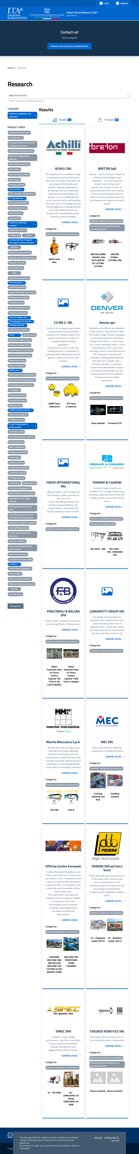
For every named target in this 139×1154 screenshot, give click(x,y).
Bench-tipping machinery (19, 164)
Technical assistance (17, 541)
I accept (115, 1141)
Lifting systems (29, 334)
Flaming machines (16, 302)
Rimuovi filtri (15, 606)
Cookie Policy (111, 1138)
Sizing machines (29, 483)
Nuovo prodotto (98, 1091)
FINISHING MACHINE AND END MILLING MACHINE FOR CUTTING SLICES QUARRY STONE (54, 964)
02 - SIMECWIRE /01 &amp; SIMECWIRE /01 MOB (71, 1098)
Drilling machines (16, 267)
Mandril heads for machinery (20, 350)
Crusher (28, 235)
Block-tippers (14, 179)
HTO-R (71, 810)
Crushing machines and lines (98, 796)
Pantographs (14, 390)
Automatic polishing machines (21, 150)
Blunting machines (16, 184)
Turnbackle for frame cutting (20, 559)
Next (83, 250)
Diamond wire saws (17, 262)
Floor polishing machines (19, 307)
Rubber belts (14, 457)
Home (11, 68)
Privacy (98, 1138)
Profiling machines (16, 419)
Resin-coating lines (16, 447)
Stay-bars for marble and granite (22, 522)
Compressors (14, 218)
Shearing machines (16, 477)
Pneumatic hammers (17, 400)
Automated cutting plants (19, 132)
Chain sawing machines (18, 202)
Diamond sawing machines (20, 252)
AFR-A (71, 259)
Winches (14, 588)
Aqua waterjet (98, 423)
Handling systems (115, 795)
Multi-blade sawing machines (21, 385)
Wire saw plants (15, 594)
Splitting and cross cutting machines (19, 500)
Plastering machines (17, 395)
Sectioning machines (17, 472)
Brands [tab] (65, 120)
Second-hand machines (18, 467)
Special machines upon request (21, 493)
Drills (14, 273)
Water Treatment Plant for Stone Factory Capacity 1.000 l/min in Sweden (71, 674)
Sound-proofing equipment (20, 488)
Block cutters (14, 169)
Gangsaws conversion (18, 312)
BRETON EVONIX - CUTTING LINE (115, 257)
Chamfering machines (18, 207)
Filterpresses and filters (18, 297)
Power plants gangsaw (18, 414)
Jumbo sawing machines (19, 329)
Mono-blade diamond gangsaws (22, 374)
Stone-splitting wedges (18, 527)
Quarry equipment (16, 441)
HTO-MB (54, 810)
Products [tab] (111, 120)
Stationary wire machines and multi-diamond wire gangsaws (21, 516)
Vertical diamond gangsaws (20, 568)
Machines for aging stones (19, 345)
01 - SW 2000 (54, 1092)
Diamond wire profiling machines (22, 257)
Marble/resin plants (17, 360)
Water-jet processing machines (21, 583)
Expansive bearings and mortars (22, 292)
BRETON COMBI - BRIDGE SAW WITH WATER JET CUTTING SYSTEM (98, 260)
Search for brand (17, 95)
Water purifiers (15, 573)
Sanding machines (16, 462)
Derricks (14, 247)
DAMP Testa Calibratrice (54, 405)
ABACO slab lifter (54, 261)
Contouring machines (17, 230)
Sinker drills (14, 483)
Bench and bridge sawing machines (19, 157)
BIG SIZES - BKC (98, 548)
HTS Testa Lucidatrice (71, 405)
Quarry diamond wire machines (21, 436)
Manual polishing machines (20, 355)
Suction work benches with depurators (20, 534)
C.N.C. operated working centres (22, 193)
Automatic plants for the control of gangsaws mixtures (22, 144)
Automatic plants (16, 137)
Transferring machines (18, 554)
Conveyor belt (14, 235)
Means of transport (17, 365)
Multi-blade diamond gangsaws (22, 379)
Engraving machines (17, 287)
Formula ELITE (115, 423)
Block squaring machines (19, 174)
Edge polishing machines (19, 278)
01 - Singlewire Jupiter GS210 (98, 939)
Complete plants (15, 213)
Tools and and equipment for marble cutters (20, 548)
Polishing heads (15, 405)
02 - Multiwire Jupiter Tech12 (115, 939)
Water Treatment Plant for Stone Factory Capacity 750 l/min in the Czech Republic (54, 675)
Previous (43, 250)
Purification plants (16, 431)
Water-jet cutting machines (20, 578)
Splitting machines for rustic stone (20, 508)
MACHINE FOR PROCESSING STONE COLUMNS (71, 961)
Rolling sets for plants (18, 452)
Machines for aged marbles (20, 340)
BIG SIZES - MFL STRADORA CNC (115, 551)
